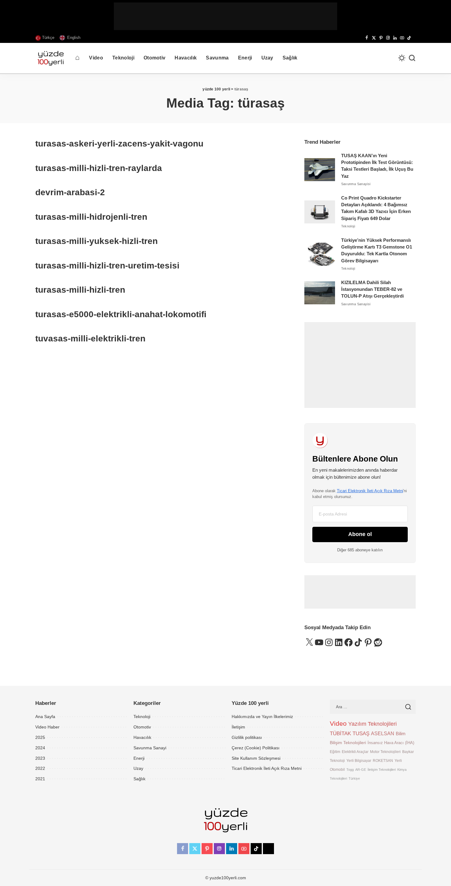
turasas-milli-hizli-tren (80, 290)
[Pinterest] (380, 38)
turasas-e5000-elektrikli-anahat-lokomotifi (120, 314)
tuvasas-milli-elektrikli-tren (90, 338)
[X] (373, 38)
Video (338, 723)
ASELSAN (382, 733)
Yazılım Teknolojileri (372, 724)
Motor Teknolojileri (385, 752)
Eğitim (335, 752)
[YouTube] (402, 38)
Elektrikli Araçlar (355, 752)
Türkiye (354, 778)
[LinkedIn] (395, 38)
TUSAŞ (361, 733)
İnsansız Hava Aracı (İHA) (391, 742)
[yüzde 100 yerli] (50, 58)
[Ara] (412, 58)
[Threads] (414, 38)
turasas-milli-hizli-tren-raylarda (98, 168)
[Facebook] (366, 38)
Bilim (401, 733)
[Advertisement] (225, 16)
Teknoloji (348, 226)
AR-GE (360, 769)
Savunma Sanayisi (356, 184)
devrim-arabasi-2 (70, 192)
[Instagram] (387, 38)
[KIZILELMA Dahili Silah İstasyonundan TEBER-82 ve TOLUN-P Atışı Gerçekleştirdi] (319, 292)
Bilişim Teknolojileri (348, 742)
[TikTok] (409, 38)
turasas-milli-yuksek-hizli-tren (96, 241)
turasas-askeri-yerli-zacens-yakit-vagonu (119, 143)
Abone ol (360, 534)
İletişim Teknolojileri (382, 769)
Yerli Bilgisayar (358, 760)
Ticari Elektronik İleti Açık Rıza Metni (370, 491)
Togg (350, 769)
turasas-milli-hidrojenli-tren (91, 217)
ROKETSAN (383, 760)
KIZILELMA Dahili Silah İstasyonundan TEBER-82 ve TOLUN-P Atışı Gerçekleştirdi (372, 289)
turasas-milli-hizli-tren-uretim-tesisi (107, 265)
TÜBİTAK (340, 733)
